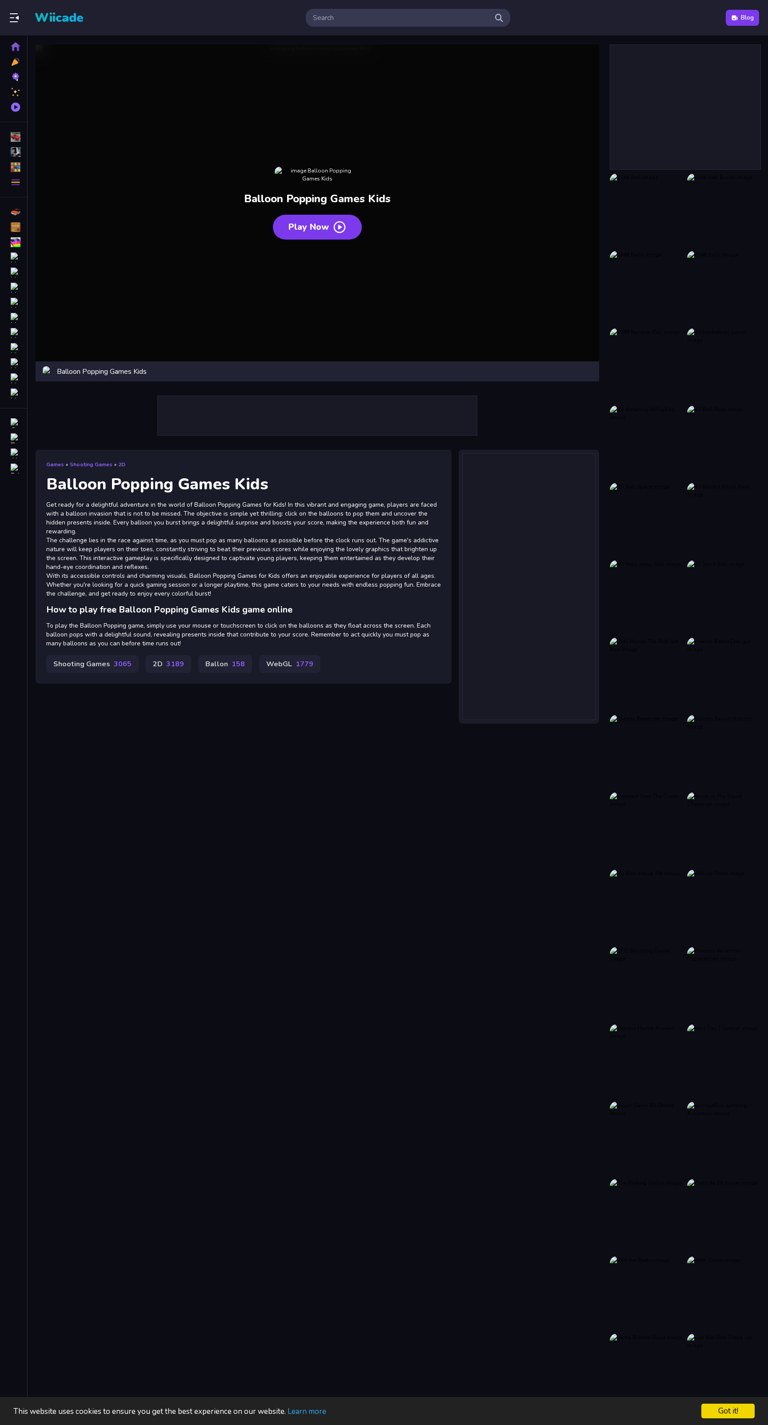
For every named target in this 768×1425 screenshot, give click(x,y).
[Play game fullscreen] (588, 372)
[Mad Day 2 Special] (724, 1061)
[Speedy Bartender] (647, 752)
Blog (747, 17)
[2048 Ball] (647, 210)
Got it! (728, 1411)
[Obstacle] (13, 378)
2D (121, 464)
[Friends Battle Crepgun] (724, 674)
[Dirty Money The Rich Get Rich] (647, 674)
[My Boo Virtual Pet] (647, 906)
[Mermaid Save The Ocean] (647, 829)
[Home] (13, 46)
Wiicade (59, 17)
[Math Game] (724, 1293)
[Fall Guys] (13, 332)
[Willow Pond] (724, 906)
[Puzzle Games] (13, 167)
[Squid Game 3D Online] (647, 1138)
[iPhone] (13, 242)
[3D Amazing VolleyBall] (647, 442)
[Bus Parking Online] (647, 1216)
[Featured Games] (13, 92)
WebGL (289, 664)
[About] (13, 453)
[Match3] (13, 302)
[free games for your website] (13, 257)
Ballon (225, 664)
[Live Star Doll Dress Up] (724, 1370)
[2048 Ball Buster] (724, 210)
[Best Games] (13, 76)
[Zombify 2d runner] (724, 1216)
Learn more (307, 1411)
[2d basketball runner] (724, 365)
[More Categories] (13, 182)
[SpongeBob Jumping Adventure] (724, 1138)
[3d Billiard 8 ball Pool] (724, 519)
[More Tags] (13, 393)
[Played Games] (13, 107)
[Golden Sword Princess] (724, 752)
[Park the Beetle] (647, 1293)
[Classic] (13, 227)
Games (55, 464)
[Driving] (13, 212)
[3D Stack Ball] (724, 597)
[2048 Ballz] (724, 287)
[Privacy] (13, 468)
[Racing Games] (13, 136)
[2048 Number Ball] (647, 365)
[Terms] (13, 438)
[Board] (13, 317)
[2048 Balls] (647, 287)
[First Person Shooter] (13, 272)
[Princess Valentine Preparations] (724, 984)
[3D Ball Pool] (724, 442)
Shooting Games (91, 464)
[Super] (13, 363)
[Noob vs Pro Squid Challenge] (724, 829)
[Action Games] (13, 152)
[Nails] (13, 287)
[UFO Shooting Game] (647, 984)
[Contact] (13, 423)
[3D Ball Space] (647, 519)
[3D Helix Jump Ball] (647, 597)
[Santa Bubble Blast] (647, 1370)
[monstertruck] (13, 348)
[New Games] (13, 61)
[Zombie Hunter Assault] (647, 1061)
